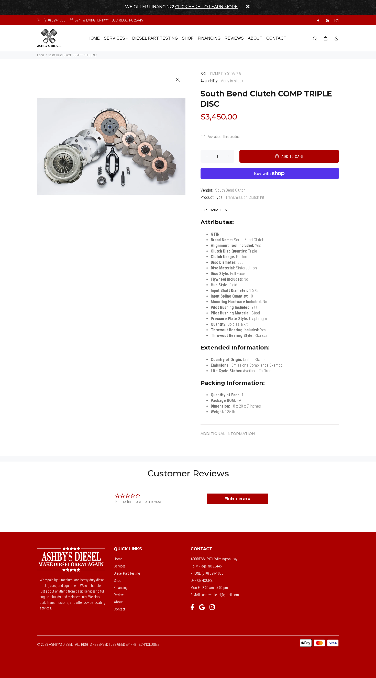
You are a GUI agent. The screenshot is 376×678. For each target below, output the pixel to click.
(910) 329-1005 (54, 20)
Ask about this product (224, 137)
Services (120, 566)
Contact (119, 609)
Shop (117, 580)
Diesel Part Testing (127, 573)
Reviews (119, 595)
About (118, 602)
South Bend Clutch (230, 190)
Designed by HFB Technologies (135, 644)
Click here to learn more (206, 6)
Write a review (237, 498)
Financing (121, 588)
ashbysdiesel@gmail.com (220, 595)
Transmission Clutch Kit (244, 197)
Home (40, 55)
